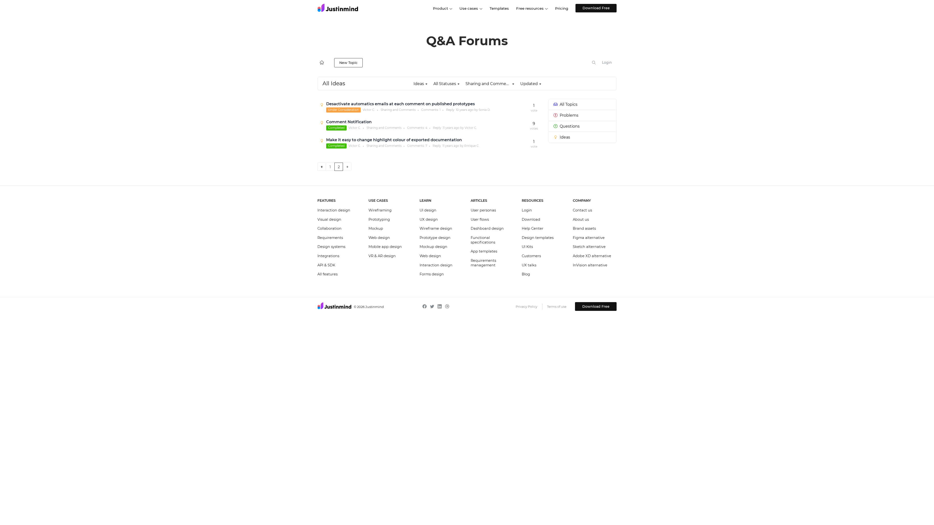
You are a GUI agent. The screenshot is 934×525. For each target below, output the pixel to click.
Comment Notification (349, 122)
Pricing (561, 8)
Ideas (565, 137)
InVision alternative (590, 265)
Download (531, 219)
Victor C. (369, 110)
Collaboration (329, 228)
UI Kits (527, 247)
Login (607, 62)
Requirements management (483, 263)
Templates (499, 8)
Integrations (328, 256)
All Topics (568, 104)
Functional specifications (483, 240)
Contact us (582, 210)
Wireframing (380, 210)
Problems (569, 115)
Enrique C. (471, 146)
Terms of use (556, 306)
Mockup (375, 228)
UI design (428, 210)
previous (321, 167)
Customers (531, 256)
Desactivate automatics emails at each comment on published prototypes (400, 104)
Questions (570, 126)
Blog (526, 274)
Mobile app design (385, 247)
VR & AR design (382, 256)
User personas (483, 210)
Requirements (330, 238)
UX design (429, 219)
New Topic (348, 63)
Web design (379, 238)
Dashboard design (487, 228)
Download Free (596, 8)
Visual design (329, 219)
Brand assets (584, 228)
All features (327, 274)
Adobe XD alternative (592, 256)
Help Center (532, 228)
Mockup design (433, 247)
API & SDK (326, 265)
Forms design (432, 274)
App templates (484, 251)
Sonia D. (485, 110)
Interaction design (333, 210)
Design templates (538, 238)
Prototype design (435, 238)
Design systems (331, 247)
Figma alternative (589, 238)
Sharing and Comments (398, 110)
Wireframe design (436, 228)
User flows (480, 219)
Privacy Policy (526, 306)
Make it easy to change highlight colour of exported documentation (394, 140)
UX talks (529, 265)
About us (581, 219)
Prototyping (379, 219)
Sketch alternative (589, 247)
